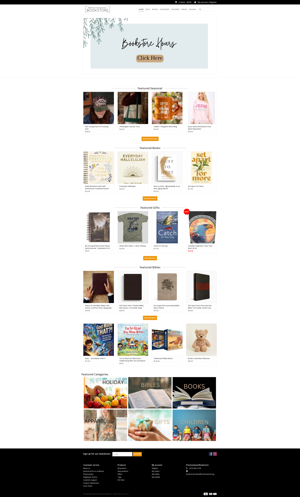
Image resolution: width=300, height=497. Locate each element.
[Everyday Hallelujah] (133, 167)
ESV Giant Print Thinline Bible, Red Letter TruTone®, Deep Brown (131, 306)
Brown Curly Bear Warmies (199, 358)
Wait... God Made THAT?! (95, 358)
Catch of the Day (161, 246)
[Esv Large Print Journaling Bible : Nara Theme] (167, 287)
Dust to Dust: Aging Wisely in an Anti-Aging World (167, 187)
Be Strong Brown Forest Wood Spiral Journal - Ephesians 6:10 (97, 247)
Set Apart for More (196, 186)
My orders (155, 471)
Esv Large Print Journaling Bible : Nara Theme (167, 306)
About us (86, 468)
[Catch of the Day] (167, 227)
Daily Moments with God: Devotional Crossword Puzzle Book (97, 187)
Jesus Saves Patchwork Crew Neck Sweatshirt (199, 127)
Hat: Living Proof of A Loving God (96, 127)
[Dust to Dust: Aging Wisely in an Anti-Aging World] (167, 167)
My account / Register (207, 2)
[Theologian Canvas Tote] (133, 108)
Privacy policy (88, 474)
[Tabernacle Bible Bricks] (167, 340)
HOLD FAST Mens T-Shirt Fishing (132, 246)
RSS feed (121, 480)
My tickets (155, 474)
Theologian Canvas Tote (129, 126)
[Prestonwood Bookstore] (101, 9)
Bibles (184, 9)
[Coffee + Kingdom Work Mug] (167, 108)
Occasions (164, 9)
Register (155, 468)
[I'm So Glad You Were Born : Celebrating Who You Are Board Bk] (133, 340)
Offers (120, 474)
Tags (119, 477)
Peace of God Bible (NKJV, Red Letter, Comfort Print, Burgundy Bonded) (98, 306)
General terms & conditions (93, 471)
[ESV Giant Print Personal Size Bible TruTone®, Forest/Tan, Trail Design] (201, 287)
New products (123, 471)
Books (155, 9)
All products (122, 468)
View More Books (150, 199)
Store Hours (87, 486)
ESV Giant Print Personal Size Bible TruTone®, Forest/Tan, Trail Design (200, 306)
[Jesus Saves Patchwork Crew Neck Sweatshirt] (201, 108)
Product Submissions (91, 483)
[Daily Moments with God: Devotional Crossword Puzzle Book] (98, 167)
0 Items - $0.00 (185, 2)
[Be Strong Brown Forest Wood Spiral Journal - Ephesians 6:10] (98, 227)
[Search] (200, 9)
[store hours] (150, 46)
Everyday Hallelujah (127, 186)
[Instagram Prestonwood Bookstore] (215, 454)
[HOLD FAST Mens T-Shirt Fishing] (133, 227)
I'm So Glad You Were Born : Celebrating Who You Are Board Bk (132, 359)
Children (175, 9)
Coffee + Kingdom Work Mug (165, 126)
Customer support (90, 480)
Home (141, 9)
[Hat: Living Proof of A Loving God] (98, 108)
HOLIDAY (192, 9)
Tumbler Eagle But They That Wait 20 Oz (200, 247)
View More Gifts (150, 258)
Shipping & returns (90, 477)
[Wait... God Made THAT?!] (98, 340)
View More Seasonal (150, 139)
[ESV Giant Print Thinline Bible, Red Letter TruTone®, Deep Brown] (133, 287)
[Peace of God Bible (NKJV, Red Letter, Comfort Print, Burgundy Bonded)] (98, 287)
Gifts (148, 9)
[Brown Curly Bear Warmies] (201, 340)
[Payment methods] (205, 494)
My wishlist (156, 477)
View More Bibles (150, 318)
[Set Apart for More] (201, 167)
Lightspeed (125, 494)
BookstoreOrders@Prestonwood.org (200, 474)
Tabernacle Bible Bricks (163, 358)
